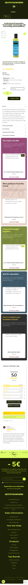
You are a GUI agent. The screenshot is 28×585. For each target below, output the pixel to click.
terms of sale (11, 482)
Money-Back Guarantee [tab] (8, 135)
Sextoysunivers (14, 2)
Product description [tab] (7, 125)
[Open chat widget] (25, 582)
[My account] (16, 16)
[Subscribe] (24, 479)
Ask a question (15, 405)
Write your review (14, 401)
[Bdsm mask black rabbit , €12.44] (13, 346)
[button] (14, 6)
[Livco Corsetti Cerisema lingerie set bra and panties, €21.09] (14, 166)
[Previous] (4, 150)
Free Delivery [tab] (5, 129)
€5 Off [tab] (4, 106)
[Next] (7, 150)
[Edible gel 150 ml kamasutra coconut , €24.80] (13, 211)
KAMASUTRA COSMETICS (14, 83)
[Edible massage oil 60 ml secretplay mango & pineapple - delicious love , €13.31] (14, 299)
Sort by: (6, 420)
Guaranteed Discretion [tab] (8, 132)
